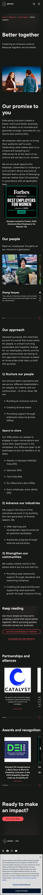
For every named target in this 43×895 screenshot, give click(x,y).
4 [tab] (23, 785)
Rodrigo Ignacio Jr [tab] (23, 318)
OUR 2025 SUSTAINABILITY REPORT (21, 632)
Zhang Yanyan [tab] (3, 318)
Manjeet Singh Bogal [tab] (11, 318)
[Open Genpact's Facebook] (7, 851)
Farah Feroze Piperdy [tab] (9, 318)
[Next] (39, 318)
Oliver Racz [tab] (31, 318)
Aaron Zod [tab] (6, 318)
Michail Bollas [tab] (28, 318)
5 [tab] (29, 785)
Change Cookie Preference (21, 884)
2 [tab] (11, 785)
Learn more (17, 709)
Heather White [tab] (14, 318)
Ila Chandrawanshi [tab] (20, 318)
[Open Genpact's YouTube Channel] (16, 851)
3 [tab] (17, 785)
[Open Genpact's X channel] (3, 851)
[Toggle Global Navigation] (39, 4)
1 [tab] (5, 785)
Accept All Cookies (21, 891)
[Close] (40, 857)
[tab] (4, 717)
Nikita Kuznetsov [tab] (17, 318)
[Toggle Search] (34, 4)
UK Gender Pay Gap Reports (21, 639)
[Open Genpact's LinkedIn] (12, 851)
